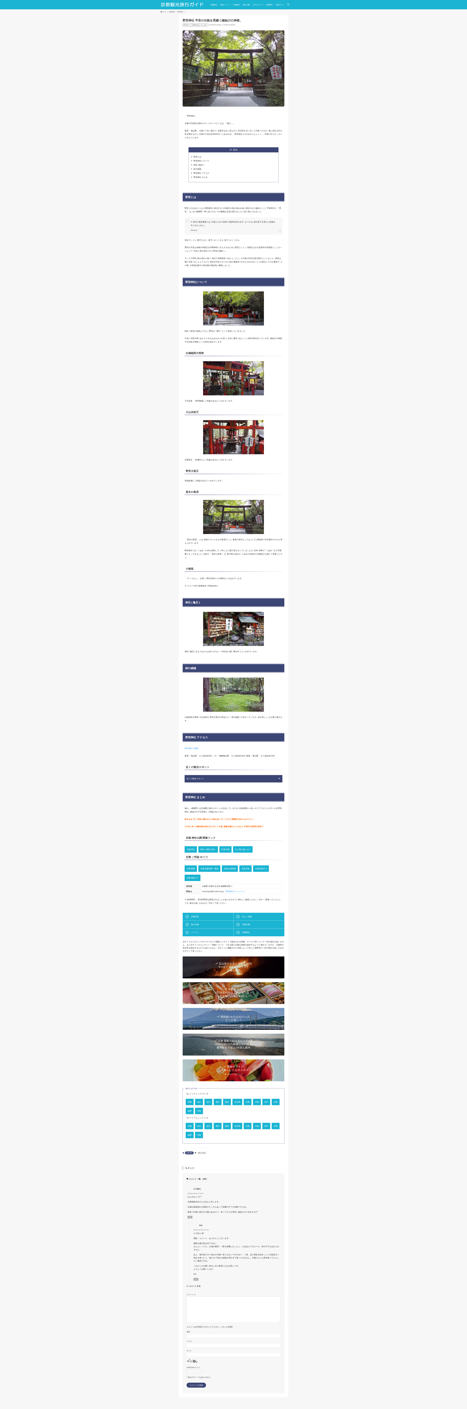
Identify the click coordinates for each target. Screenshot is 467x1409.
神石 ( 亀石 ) (198, 165)
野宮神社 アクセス (201, 173)
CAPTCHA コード (193, 1367)
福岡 (190, 1111)
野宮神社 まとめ (200, 177)
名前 (188, 1332)
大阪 (257, 1102)
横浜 (227, 1102)
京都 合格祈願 (230, 869)
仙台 (199, 1102)
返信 (190, 1217)
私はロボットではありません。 (200, 1377)
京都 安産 (245, 869)
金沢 (208, 1102)
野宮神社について (201, 161)
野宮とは (197, 157)
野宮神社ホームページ (235, 891)
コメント (191, 1294)
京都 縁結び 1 (261, 869)
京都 (248, 1102)
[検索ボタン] (288, 4)
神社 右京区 (202, 1153)
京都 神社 (191, 849)
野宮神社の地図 (191, 748)
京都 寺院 (225, 849)
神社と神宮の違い (208, 849)
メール (189, 1341)
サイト (189, 1351)
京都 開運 (191, 869)
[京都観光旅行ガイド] (182, 4)
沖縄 (199, 1111)
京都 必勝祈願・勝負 (209, 869)
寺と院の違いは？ (243, 849)
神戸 (266, 1102)
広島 (276, 1102)
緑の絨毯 (197, 169)
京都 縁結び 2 (192, 878)
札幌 (190, 1102)
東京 (218, 1102)
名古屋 (237, 1102)
